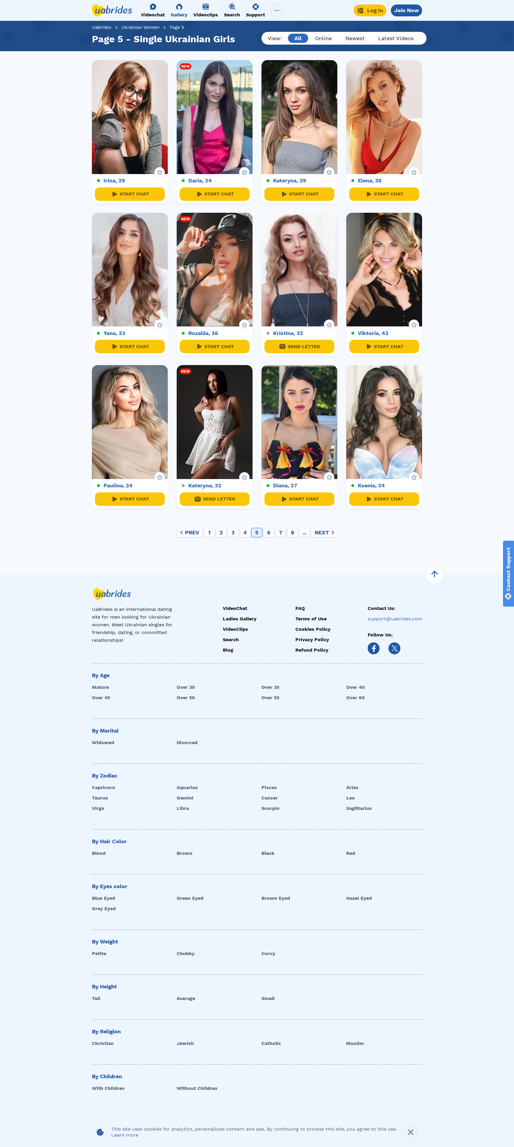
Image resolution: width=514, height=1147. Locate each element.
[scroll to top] (435, 574)
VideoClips (235, 629)
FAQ (300, 608)
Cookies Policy (312, 629)
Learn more (124, 1135)
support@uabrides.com (395, 619)
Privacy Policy (312, 639)
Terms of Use (311, 619)
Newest (355, 38)
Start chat (134, 194)
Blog (228, 650)
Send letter (304, 346)
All (298, 38)
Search (231, 639)
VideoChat (235, 608)
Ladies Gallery (239, 619)
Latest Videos (395, 38)
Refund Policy (311, 650)
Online (323, 38)
